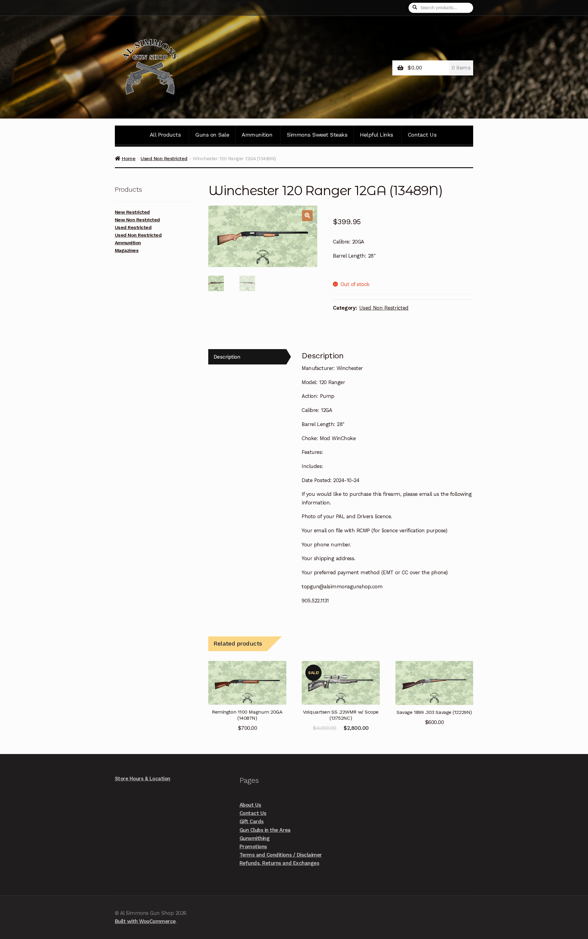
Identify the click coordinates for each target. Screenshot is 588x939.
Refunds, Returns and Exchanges (279, 863)
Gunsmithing (254, 838)
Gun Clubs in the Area (265, 830)
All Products (165, 134)
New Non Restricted (137, 220)
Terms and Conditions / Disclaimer (280, 855)
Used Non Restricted (164, 158)
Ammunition (257, 134)
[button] (307, 215)
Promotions (253, 846)
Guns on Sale (212, 134)
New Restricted (132, 212)
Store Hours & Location (142, 778)
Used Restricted (133, 227)
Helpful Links (376, 134)
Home (128, 158)
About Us (250, 805)
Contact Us (422, 134)
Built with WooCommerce (145, 921)
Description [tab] (226, 357)
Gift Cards (251, 821)
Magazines (127, 250)
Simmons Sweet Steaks (317, 134)
